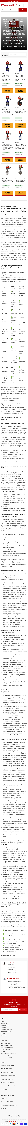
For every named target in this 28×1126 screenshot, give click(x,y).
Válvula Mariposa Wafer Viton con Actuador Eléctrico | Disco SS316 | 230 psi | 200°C (7, 112)
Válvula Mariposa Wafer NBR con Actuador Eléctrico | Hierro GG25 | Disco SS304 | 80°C (6, 78)
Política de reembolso (7, 1047)
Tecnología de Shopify (18, 1121)
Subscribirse (22, 1009)
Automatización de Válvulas (8, 1053)
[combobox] (14, 10)
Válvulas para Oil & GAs (7, 1058)
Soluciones (4, 1023)
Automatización (5, 1025)
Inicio (2, 1021)
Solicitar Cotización (7, 90)
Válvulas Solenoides (6, 1029)
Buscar (24, 10)
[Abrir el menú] (25, 5)
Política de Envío (5, 1049)
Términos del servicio (6, 1045)
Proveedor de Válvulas (7, 1055)
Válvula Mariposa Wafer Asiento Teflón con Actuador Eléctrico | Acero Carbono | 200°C (7, 147)
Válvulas (3, 1027)
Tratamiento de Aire (6, 1031)
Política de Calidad (6, 1043)
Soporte (3, 1033)
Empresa (3, 1036)
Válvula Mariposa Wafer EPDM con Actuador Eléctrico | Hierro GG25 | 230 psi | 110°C (20, 78)
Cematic (4, 73)
